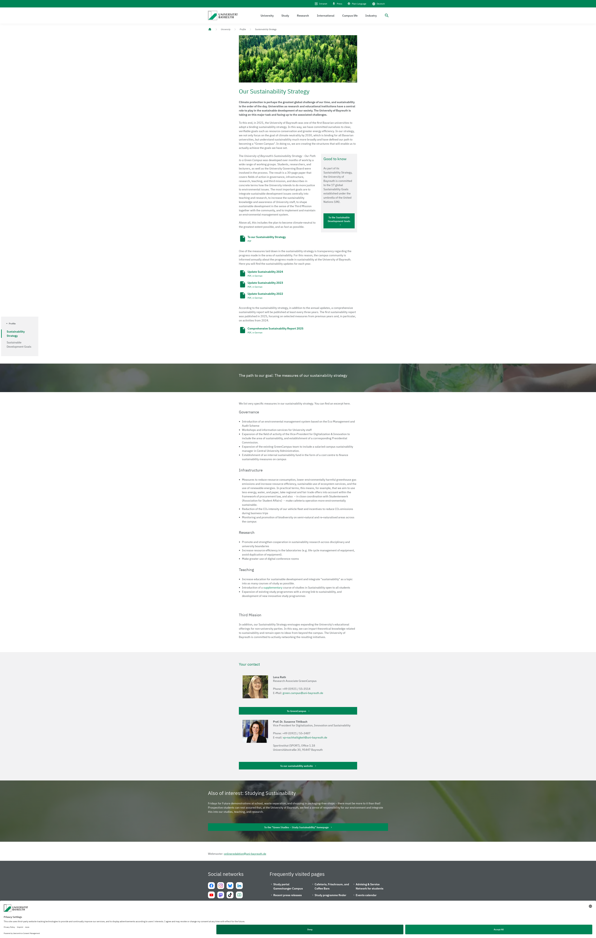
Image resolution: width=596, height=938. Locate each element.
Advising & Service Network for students (369, 886)
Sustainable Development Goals (19, 344)
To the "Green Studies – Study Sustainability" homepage (296, 827)
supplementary (272, 587)
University (267, 15)
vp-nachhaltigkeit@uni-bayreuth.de (305, 737)
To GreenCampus (296, 711)
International (325, 15)
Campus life (350, 15)
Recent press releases (287, 895)
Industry (371, 15)
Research (303, 15)
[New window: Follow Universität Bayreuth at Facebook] (211, 885)
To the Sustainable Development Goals (339, 219)
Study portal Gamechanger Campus (288, 886)
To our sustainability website (296, 765)
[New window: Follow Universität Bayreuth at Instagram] (220, 885)
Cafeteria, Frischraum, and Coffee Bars (332, 886)
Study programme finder (330, 895)
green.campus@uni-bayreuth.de (303, 693)
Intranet (323, 3)
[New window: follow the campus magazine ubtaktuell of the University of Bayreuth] (239, 894)
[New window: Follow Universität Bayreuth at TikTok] (230, 894)
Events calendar (366, 895)
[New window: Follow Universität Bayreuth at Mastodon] (220, 894)
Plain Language (359, 3)
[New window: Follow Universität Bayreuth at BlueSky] (230, 885)
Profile (243, 29)
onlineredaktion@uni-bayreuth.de (245, 854)
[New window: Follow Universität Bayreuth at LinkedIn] (239, 885)
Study (285, 15)
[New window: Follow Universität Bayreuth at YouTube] (211, 894)
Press (339, 3)
